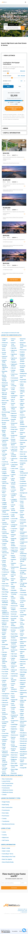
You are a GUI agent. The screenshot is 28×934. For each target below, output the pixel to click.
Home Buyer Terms (7, 853)
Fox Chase (5, 671)
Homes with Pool (7, 785)
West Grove (23, 670)
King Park (13, 427)
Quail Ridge (14, 724)
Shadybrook (23, 426)
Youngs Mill (23, 767)
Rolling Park (23, 373)
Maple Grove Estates (13, 544)
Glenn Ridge (5, 698)
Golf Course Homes (7, 783)
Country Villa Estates (4, 556)
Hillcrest (13, 368)
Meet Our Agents (7, 859)
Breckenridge (6, 412)
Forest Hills (5, 669)
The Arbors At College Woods (23, 559)
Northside (14, 640)
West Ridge (23, 672)
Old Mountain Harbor (13, 680)
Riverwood (23, 349)
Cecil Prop (5, 461)
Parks (12, 693)
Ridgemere (14, 757)
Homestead (14, 378)
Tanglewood (23, 536)
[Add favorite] (24, 159)
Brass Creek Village (4, 408)
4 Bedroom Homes (7, 790)
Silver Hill (22, 454)
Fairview (4, 652)
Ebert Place (5, 616)
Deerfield (5, 596)
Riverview (14, 773)
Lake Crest (14, 447)
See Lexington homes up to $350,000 (14, 108)
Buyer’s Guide (6, 848)
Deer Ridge (5, 592)
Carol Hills (5, 448)
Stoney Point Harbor (22, 516)
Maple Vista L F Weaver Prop (14, 551)
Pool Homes (5, 815)
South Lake (23, 475)
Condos (4, 794)
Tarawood (23, 546)
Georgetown (5, 693)
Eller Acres (5, 626)
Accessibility (14, 931)
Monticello (14, 611)
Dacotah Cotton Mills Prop (5, 579)
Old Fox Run (14, 673)
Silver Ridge (23, 456)
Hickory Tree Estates (13, 344)
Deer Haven (5, 585)
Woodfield (23, 745)
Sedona (22, 415)
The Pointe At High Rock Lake (23, 572)
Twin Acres (23, 608)
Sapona (22, 388)
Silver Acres (23, 452)
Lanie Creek (14, 468)
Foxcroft (4, 676)
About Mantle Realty (8, 862)
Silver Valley (23, 458)
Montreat (13, 614)
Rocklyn (22, 363)
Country (4, 834)
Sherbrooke (23, 440)
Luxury (4, 832)
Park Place (14, 691)
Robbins (22, 352)
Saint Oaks (23, 381)
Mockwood (14, 605)
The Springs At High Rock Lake (23, 585)
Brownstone (5, 420)
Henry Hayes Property (4, 760)
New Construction (7, 779)
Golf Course (5, 840)
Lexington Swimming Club (14, 501)
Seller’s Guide (6, 851)
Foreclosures (6, 788)
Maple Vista (14, 548)
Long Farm (14, 528)
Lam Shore (14, 462)
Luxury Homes (6, 781)
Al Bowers (5, 342)
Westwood (23, 690)
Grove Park (5, 733)
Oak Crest (14, 653)
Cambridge (5, 438)
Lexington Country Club (14, 495)
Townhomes (5, 821)
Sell (16, 24)
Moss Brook (14, 616)
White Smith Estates (22, 706)
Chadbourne (5, 475)
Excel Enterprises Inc (5, 648)
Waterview (23, 649)
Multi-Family (5, 804)
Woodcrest (23, 743)
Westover (23, 680)
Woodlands (23, 757)
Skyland (22, 469)
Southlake (23, 481)
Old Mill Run (14, 676)
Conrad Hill (5, 514)
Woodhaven (23, 751)
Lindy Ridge (14, 512)
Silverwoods (23, 460)
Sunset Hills (23, 526)
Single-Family (6, 802)
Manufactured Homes (8, 824)
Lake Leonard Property (13, 454)
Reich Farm (14, 755)
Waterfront (5, 837)
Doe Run (4, 598)
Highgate (13, 362)
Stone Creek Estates (22, 506)
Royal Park (23, 379)
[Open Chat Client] (24, 930)
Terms (20, 931)
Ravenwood (14, 735)
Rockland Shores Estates (22, 359)
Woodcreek (23, 741)
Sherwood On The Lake (23, 448)
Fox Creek (5, 673)
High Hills (13, 348)
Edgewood (5, 620)
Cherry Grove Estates (4, 487)
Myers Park (14, 634)
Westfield (23, 678)
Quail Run (13, 726)
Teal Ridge (23, 555)
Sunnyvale (23, 520)
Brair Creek (5, 400)
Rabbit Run (14, 729)
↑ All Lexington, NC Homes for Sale (10, 332)
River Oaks (14, 763)
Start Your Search (14, 279)
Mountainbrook (15, 628)
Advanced (11, 24)
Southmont (23, 483)
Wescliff (22, 667)
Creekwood (5, 572)
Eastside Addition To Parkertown (5, 612)
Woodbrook (23, 739)
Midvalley (13, 590)
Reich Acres (14, 752)
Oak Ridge (14, 656)
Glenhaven (5, 696)
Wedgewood (24, 659)
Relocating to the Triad (8, 856)
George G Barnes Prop (5, 690)
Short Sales (5, 813)
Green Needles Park (4, 718)
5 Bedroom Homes (7, 792)
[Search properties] (23, 28)
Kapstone (14, 413)
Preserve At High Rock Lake (14, 717)
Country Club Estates (4, 528)
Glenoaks (4, 700)
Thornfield (23, 592)
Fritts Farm (5, 678)
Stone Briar (23, 499)
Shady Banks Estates (22, 422)
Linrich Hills (14, 518)
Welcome (23, 661)
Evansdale (5, 644)
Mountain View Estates (13, 624)
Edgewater (5, 618)
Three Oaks (23, 594)
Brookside (5, 418)
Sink (21, 467)
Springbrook (23, 493)
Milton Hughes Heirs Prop (14, 602)
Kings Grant (14, 429)
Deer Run (4, 594)
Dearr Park (5, 583)
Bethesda (5, 383)
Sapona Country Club (22, 392)
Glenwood (5, 702)
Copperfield (5, 516)
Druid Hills (5, 604)
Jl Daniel (13, 411)
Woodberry (23, 732)
